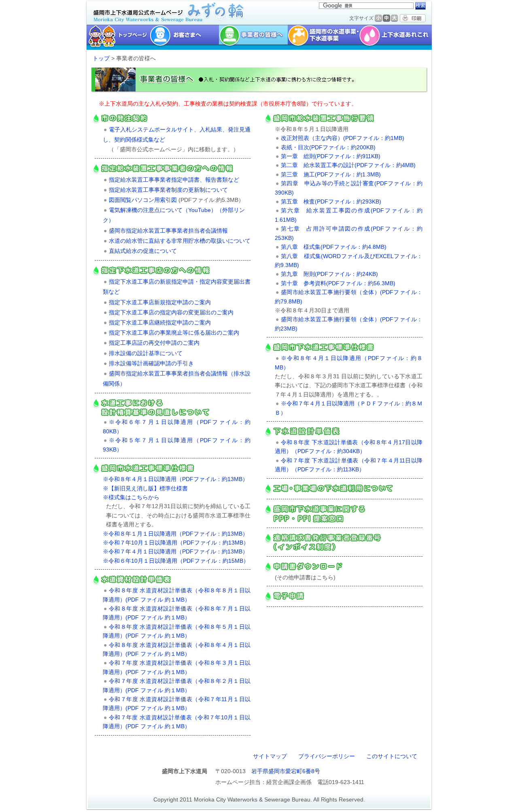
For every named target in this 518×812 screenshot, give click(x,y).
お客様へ (184, 37)
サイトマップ (270, 756)
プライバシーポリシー (326, 756)
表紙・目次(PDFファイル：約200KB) (328, 147)
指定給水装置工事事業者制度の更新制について (168, 190)
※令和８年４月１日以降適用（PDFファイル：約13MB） (175, 479)
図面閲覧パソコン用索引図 (143, 200)
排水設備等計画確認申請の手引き (151, 363)
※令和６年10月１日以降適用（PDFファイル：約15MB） (176, 561)
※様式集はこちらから (131, 497)
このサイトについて (391, 756)
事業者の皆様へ (253, 37)
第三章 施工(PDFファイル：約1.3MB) (331, 174)
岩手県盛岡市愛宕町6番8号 (285, 771)
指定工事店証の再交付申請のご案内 (154, 342)
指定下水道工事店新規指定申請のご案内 (160, 302)
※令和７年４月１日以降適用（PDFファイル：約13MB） (175, 551)
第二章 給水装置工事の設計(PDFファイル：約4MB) (348, 165)
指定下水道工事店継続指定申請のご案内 (160, 322)
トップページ (117, 37)
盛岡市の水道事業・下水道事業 (323, 37)
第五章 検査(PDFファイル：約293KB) (331, 201)
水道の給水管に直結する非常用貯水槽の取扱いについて (180, 240)
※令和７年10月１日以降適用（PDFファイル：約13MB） (176, 542)
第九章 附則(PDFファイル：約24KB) (329, 274)
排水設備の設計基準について (146, 353)
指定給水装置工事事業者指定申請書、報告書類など (174, 179)
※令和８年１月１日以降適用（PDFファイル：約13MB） (175, 533)
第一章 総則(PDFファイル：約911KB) (330, 156)
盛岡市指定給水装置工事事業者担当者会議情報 (168, 230)
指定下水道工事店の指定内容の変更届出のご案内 (171, 312)
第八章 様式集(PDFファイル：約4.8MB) (333, 247)
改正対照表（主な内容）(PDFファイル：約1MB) (342, 138)
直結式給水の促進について (143, 251)
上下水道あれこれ (396, 37)
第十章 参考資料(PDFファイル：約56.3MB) (338, 283)
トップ (101, 58)
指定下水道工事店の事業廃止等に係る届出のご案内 (174, 332)
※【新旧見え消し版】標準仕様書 (145, 488)
